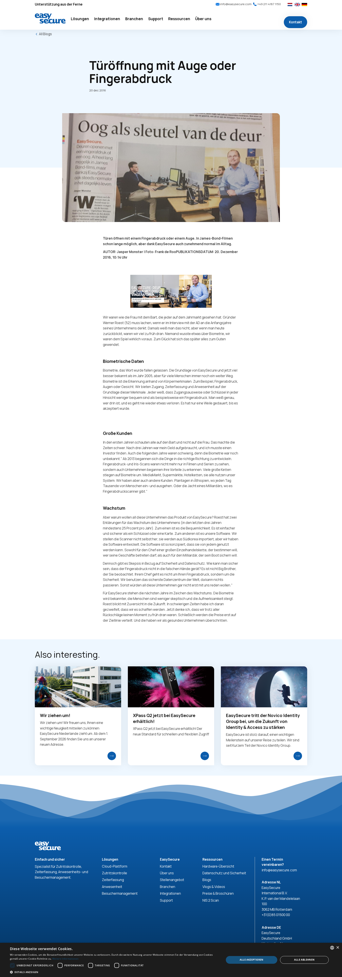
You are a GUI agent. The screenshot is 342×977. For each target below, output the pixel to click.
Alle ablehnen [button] (304, 959)
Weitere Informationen (65, 958)
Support (166, 900)
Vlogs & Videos (213, 886)
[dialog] (171, 960)
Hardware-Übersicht (218, 866)
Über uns (167, 873)
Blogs (206, 879)
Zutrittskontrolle (114, 873)
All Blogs (45, 34)
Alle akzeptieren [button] (251, 959)
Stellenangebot (172, 879)
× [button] (337, 947)
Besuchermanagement (120, 893)
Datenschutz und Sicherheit (224, 873)
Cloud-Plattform (114, 866)
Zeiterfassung (113, 879)
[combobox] (332, 948)
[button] (80, 19)
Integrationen (170, 893)
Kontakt (295, 22)
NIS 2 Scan (210, 900)
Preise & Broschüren (218, 893)
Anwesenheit (112, 886)
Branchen (167, 886)
